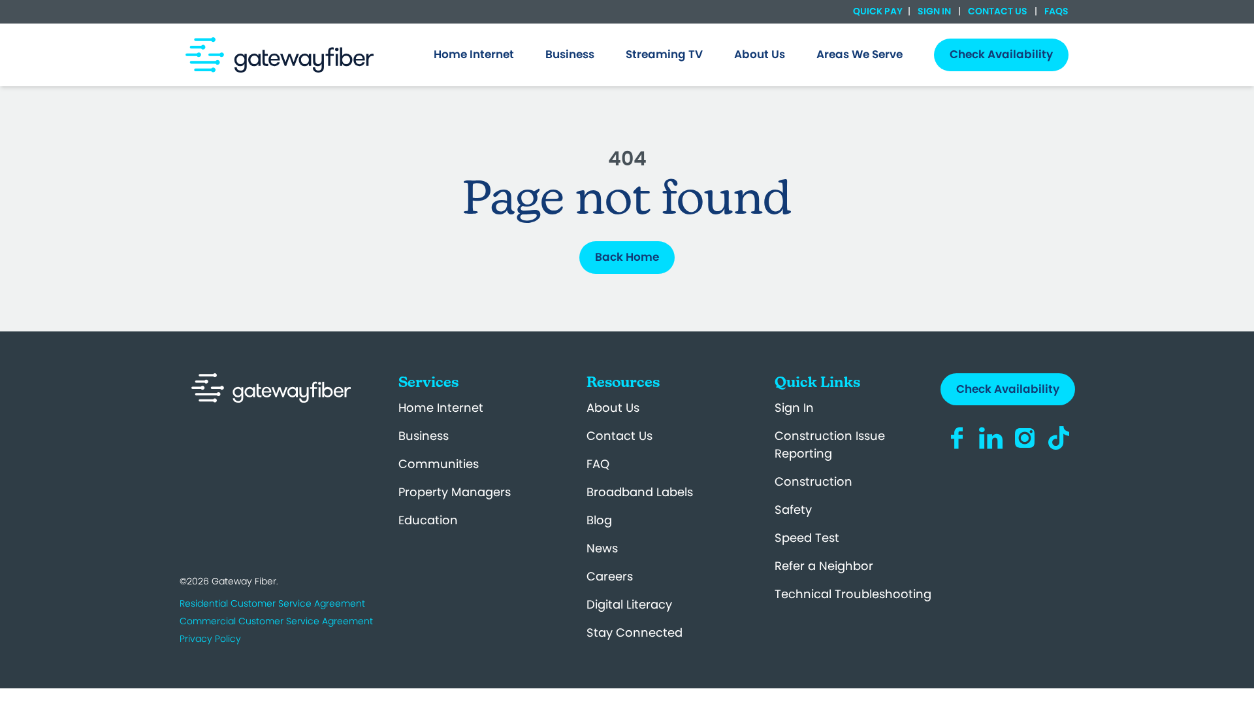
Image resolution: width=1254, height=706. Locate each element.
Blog (599, 520)
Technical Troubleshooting (853, 594)
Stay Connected (635, 632)
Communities (438, 464)
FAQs (1055, 11)
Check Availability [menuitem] (1001, 54)
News (602, 548)
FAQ (598, 464)
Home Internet (440, 407)
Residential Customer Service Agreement (272, 603)
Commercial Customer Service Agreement (276, 621)
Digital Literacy (629, 604)
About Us (613, 407)
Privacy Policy (210, 638)
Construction (813, 481)
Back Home (627, 257)
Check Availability (1007, 389)
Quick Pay (878, 11)
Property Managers (454, 492)
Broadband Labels (640, 492)
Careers (610, 576)
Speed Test (807, 538)
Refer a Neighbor (824, 566)
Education (428, 520)
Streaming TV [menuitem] (664, 54)
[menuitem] (474, 54)
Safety (793, 509)
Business (423, 436)
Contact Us (997, 11)
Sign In (934, 11)
